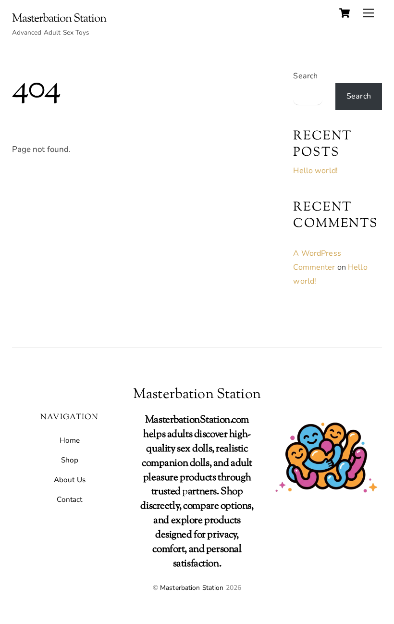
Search (305, 76)
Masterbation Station (192, 587)
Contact (69, 499)
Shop (70, 460)
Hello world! (315, 170)
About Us (70, 480)
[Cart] (344, 13)
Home (70, 440)
